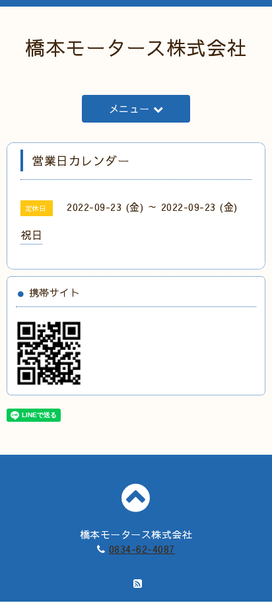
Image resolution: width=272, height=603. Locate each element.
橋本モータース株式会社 (136, 47)
